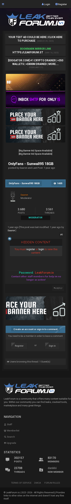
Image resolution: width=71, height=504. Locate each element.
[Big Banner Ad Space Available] (35, 150)
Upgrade (11, 443)
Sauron (11, 230)
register (30, 249)
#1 (61, 234)
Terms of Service (21, 482)
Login (47, 4)
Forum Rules (52, 482)
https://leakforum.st (28, 52)
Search (10, 436)
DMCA (37, 482)
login (41, 249)
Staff (9, 424)
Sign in (52, 346)
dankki (52, 468)
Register (62, 4)
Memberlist (12, 430)
